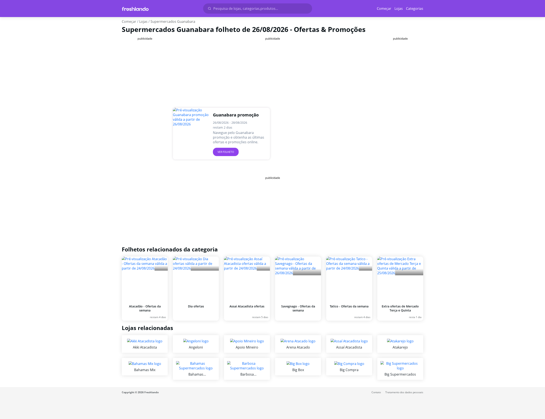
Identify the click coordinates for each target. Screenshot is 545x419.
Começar (384, 8)
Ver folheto (226, 152)
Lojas (398, 8)
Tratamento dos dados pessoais (404, 392)
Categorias (414, 8)
